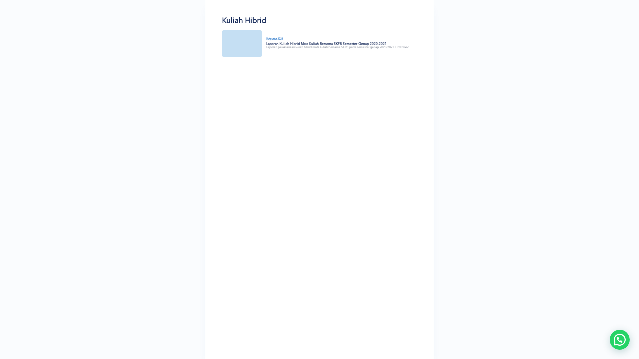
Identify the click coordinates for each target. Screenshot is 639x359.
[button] (620, 340)
